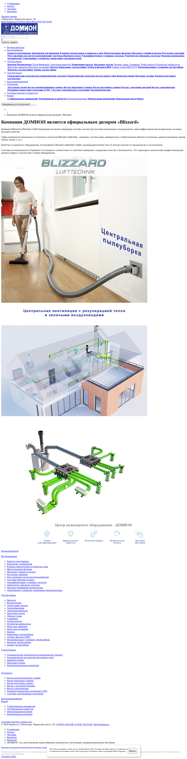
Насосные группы (144, 76)
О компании (13, 729)
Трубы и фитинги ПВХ (99, 67)
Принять (132, 751)
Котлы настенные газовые (107, 87)
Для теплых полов (17, 87)
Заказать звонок (9, 16)
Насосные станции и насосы (146, 53)
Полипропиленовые (77, 98)
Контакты (12, 11)
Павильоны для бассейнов (73, 67)
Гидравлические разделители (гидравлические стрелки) (36, 76)
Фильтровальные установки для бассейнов (160, 67)
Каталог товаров (9, 42)
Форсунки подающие (39, 67)
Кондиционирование (11, 698)
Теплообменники (41, 64)
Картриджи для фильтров (45, 53)
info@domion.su (9, 21)
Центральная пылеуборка (129, 98)
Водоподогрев (24, 64)
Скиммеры (134, 64)
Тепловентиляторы (100, 90)
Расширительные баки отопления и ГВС (29, 90)
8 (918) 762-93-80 (43, 21)
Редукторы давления (173, 53)
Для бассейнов (8, 595)
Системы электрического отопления (70, 90)
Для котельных (8, 650)
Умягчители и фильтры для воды (142, 56)
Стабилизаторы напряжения (22, 98)
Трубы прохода (147, 64)
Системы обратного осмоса (66, 56)
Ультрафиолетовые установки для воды (103, 56)
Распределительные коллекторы (23, 665)
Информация (15, 104)
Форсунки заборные (17, 67)
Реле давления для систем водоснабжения (29, 56)
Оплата (10, 6)
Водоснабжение (9, 556)
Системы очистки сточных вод (16, 722)
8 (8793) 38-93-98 (25, 21)
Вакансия (12, 740)
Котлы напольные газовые (78, 87)
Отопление (6, 673)
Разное (4, 701)
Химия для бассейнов (45, 70)
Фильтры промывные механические (25, 587)
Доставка (11, 9)
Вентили (12, 64)
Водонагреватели (10, 551)
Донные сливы (121, 64)
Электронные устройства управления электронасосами (52, 58)
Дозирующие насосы (82, 64)
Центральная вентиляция (101, 98)
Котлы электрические (163, 87)
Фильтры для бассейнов (20, 70)
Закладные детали (103, 64)
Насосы (54, 67)
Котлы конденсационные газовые (45, 87)
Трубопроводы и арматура (53, 98)
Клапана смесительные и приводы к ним (81, 53)
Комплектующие (126, 76)
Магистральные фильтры (117, 53)
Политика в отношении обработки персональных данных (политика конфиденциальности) (38, 747)
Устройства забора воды (168, 64)
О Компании (13, 3)
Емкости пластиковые (19, 53)
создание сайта (8, 756)
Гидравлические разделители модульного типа (91, 76)
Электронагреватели (60, 64)
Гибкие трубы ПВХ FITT (124, 67)
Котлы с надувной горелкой (136, 87)
